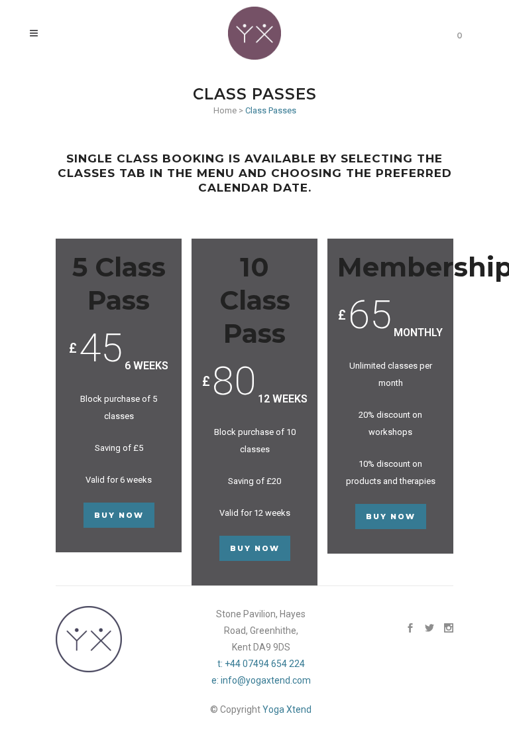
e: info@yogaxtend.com (261, 680)
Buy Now (119, 515)
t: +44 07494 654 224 (261, 663)
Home (225, 110)
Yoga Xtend (286, 709)
